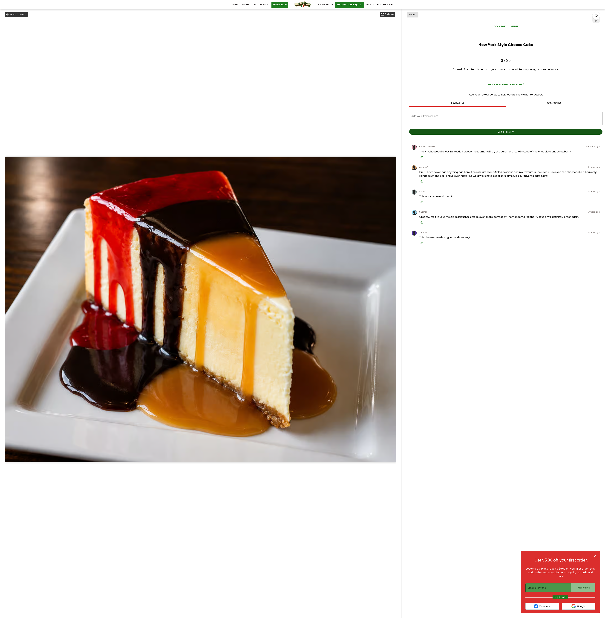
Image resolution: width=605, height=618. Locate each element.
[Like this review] (422, 157)
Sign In (370, 4)
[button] (249, 5)
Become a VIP (385, 4)
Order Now (280, 4)
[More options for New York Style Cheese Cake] (596, 16)
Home (235, 4)
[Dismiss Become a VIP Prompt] (595, 556)
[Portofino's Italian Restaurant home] (302, 5)
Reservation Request (350, 4)
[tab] (457, 103)
